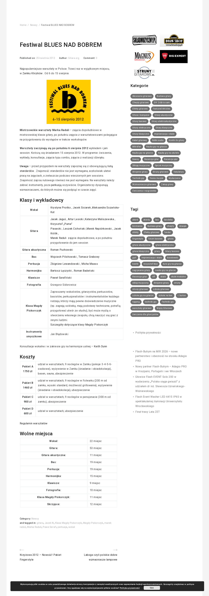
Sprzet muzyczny (163, 165)
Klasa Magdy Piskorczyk (68, 523)
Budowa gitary (164, 96)
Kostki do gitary (176, 140)
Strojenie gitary (139, 172)
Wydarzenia (174, 178)
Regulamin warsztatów (34, 423)
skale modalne (178, 277)
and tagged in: (28, 523)
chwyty (170, 226)
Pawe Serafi (49, 527)
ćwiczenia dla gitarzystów (145, 314)
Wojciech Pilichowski (63, 256)
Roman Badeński (84, 270)
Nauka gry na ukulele (168, 153)
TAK (152, 587)
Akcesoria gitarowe (142, 96)
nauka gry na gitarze (165, 270)
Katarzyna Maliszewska (100, 219)
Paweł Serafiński (61, 277)
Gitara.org (73, 58)
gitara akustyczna (141, 245)
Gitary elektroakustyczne (164, 121)
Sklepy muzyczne (141, 165)
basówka (168, 220)
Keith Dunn (101, 346)
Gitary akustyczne (164, 115)
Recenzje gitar (151, 159)
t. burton (182, 295)
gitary (157, 251)
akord (135, 220)
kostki (135, 264)
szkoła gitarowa (161, 289)
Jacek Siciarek (82, 207)
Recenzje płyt (170, 159)
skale (163, 277)
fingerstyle (137, 239)
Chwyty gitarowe (140, 102)
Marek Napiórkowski (100, 228)
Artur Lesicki (76, 219)
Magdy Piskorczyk (93, 523)
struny (177, 283)
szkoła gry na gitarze (142, 295)
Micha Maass (90, 263)
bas (157, 220)
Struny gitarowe (160, 172)
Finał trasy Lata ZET (147, 411)
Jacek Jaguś (58, 219)
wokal (71, 527)
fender (167, 232)
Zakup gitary (167, 184)
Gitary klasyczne (164, 128)
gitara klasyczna (140, 251)
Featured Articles (161, 109)
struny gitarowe (140, 289)
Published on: (28, 58)
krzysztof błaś (151, 264)
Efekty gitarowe (140, 109)
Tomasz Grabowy (89, 256)
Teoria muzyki (156, 178)
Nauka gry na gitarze (156, 147)
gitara (40, 523)
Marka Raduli (34, 527)
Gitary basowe (139, 121)
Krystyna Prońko (61, 207)
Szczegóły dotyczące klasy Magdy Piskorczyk (79, 324)
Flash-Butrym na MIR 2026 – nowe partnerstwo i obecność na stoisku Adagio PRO (161, 356)
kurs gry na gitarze (172, 264)
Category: (26, 518)
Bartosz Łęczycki (61, 270)
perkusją (56, 185)
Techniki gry (138, 178)
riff (153, 277)
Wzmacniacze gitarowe (144, 184)
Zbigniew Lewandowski (65, 263)
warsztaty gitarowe (141, 308)
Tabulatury (179, 172)
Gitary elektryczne (141, 128)
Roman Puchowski (62, 249)
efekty (135, 232)
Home (23, 25)
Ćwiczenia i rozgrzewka (144, 191)
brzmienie (137, 226)
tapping (136, 302)
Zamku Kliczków (33, 73)
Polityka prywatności (148, 332)
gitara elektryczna (165, 245)
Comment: (89, 58)
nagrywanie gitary (141, 270)
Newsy (34, 25)
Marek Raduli (58, 238)
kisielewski (172, 258)
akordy (146, 220)
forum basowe (155, 239)
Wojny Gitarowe (164, 308)
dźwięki (182, 226)
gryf (134, 258)
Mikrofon (136, 147)
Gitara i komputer (140, 115)
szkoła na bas (165, 295)
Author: (63, 58)
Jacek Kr (49, 523)
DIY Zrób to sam (162, 102)
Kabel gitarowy (139, 140)
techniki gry (151, 302)
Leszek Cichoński (74, 228)
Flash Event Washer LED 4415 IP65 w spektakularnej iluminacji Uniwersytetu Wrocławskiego (158, 401)
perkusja (62, 527)
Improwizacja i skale (164, 134)
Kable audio (158, 140)
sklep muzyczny (140, 283)
